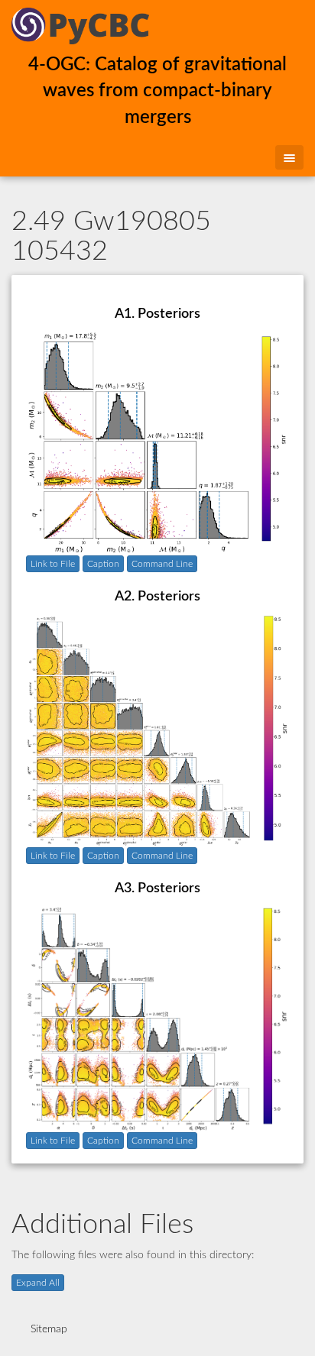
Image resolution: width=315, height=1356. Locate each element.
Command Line (162, 563)
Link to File (53, 563)
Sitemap (49, 1329)
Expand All (38, 1282)
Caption (103, 563)
